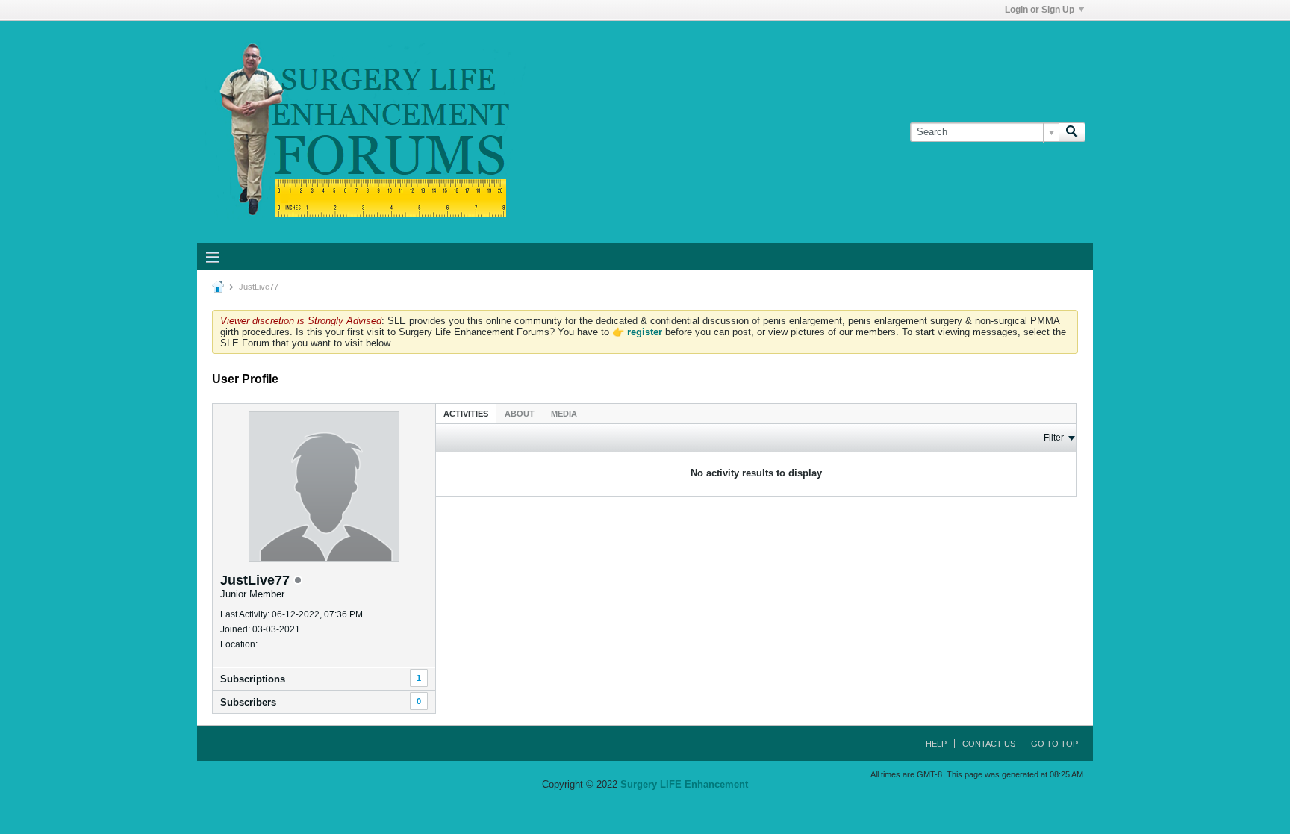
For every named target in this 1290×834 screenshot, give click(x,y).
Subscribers (248, 702)
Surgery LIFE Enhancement (684, 784)
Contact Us (988, 743)
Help (936, 743)
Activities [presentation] (465, 413)
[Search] (1072, 132)
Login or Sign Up (1039, 9)
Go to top (1054, 743)
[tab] (465, 413)
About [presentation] (520, 413)
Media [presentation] (564, 413)
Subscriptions (252, 679)
